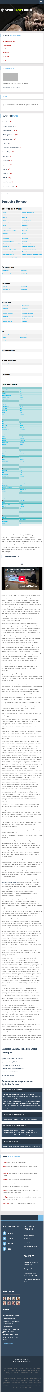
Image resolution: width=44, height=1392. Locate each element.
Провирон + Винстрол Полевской (12, 1058)
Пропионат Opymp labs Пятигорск (12, 1062)
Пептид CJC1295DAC (9, 186)
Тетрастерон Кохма (8, 1075)
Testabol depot (7, 152)
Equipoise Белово (13, 194)
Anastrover (6, 160)
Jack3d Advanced (8, 139)
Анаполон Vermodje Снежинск (11, 1072)
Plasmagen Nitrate (8, 130)
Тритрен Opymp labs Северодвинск (13, 1068)
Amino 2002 (6, 173)
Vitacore (5, 177)
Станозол (6, 143)
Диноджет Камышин (30, 1269)
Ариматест (6, 165)
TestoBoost (6, 122)
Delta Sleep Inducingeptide (11, 147)
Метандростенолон (9, 135)
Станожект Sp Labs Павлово (11, 1065)
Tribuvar (5, 169)
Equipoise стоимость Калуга (10, 882)
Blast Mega (6, 156)
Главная (4, 194)
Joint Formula (7, 182)
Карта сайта (22, 1366)
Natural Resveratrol (8, 126)
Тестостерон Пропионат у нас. (12, 88)
